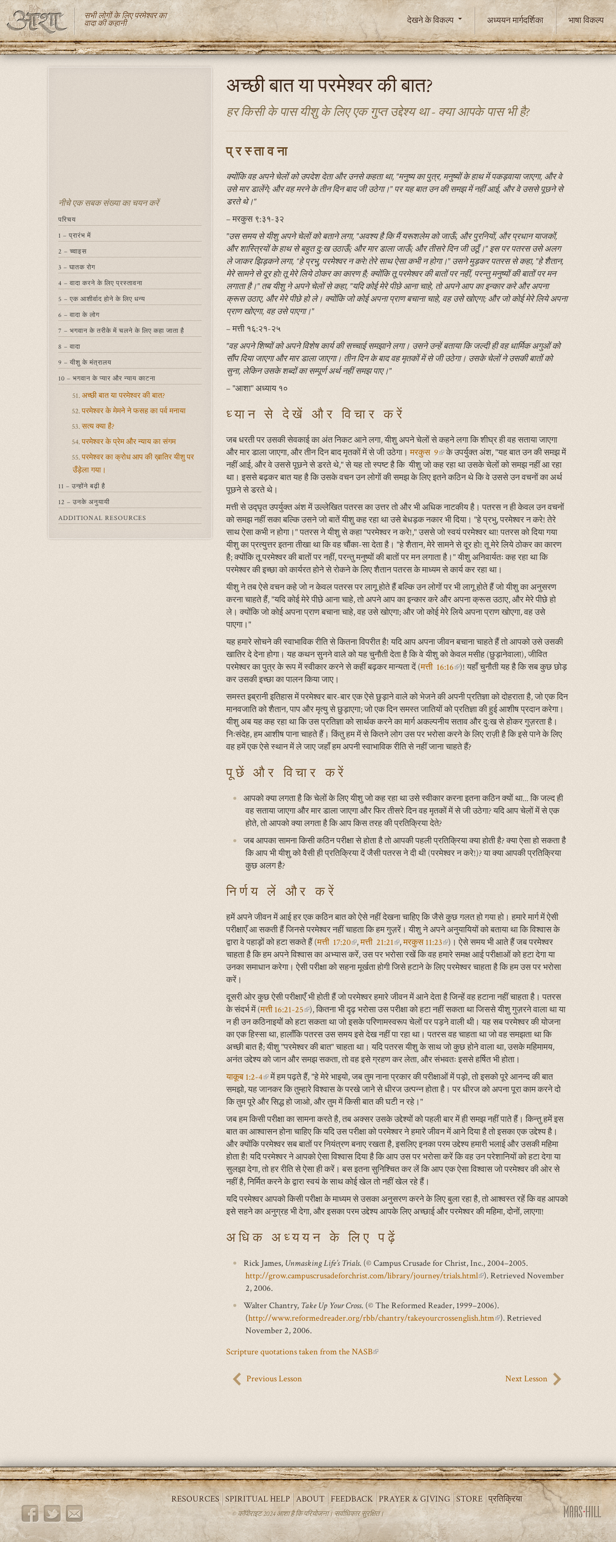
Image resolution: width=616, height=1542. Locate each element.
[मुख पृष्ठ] (41, 21)
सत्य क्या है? (98, 426)
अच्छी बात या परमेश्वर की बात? (123, 396)
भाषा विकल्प (586, 20)
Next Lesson (526, 1378)
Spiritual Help (257, 1498)
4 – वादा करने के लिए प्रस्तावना (100, 283)
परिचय (67, 220)
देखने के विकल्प (431, 20)
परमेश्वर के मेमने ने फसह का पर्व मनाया (134, 411)
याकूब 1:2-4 (247, 1077)
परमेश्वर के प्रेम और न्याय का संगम (129, 442)
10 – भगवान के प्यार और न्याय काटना (106, 378)
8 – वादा (69, 347)
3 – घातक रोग (76, 267)
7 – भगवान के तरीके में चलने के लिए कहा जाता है (121, 331)
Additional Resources (102, 518)
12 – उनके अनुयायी (84, 502)
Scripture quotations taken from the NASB (302, 1351)
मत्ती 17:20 (337, 942)
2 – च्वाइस (72, 251)
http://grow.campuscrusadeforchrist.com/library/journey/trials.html (364, 1275)
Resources (195, 1498)
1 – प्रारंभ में (74, 235)
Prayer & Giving (414, 1498)
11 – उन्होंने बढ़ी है (81, 486)
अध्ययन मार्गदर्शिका (515, 20)
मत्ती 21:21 (379, 942)
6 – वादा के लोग (79, 315)
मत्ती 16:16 (440, 667)
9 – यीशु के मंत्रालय (85, 362)
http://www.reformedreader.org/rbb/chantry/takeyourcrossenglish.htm (374, 1318)
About (310, 1498)
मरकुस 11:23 (425, 942)
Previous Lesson (274, 1378)
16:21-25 (284, 1009)
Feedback (352, 1498)
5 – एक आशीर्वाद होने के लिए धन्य (101, 299)
